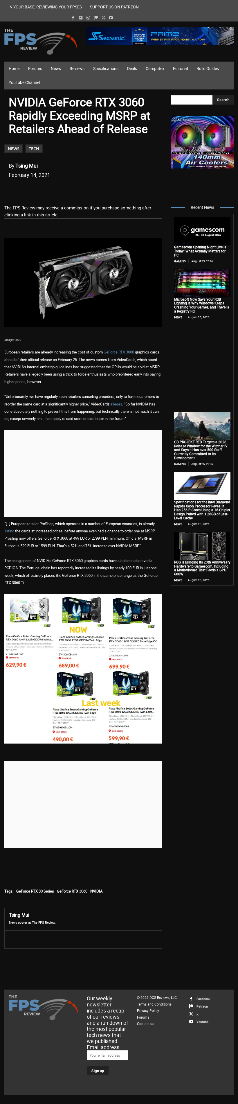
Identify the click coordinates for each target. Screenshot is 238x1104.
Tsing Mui (26, 165)
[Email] (89, 189)
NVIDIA (96, 891)
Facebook (203, 999)
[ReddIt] (76, 189)
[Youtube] (111, 17)
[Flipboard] (80, 17)
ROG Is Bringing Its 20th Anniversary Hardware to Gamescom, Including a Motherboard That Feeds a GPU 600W (202, 568)
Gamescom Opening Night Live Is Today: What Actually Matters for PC (200, 251)
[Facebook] (73, 17)
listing (9, 531)
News (13, 148)
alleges (116, 404)
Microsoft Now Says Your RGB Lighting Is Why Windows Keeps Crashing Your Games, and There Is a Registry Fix (201, 305)
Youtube (202, 1021)
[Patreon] (95, 17)
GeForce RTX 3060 (119, 352)
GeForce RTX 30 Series (35, 891)
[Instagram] (88, 17)
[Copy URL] (103, 189)
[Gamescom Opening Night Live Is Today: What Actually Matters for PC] (202, 231)
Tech (34, 148)
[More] (117, 189)
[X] (103, 17)
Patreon (202, 1006)
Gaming (180, 261)
